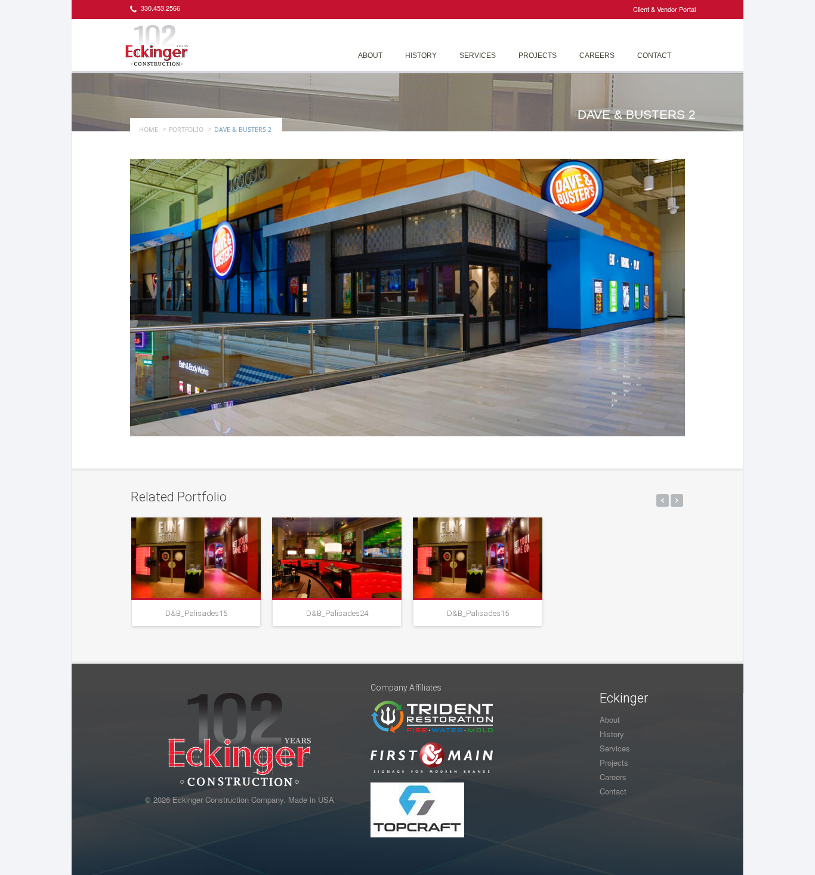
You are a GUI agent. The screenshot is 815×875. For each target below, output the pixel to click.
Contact (654, 55)
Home (148, 129)
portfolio (186, 129)
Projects (537, 55)
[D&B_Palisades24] (337, 557)
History (421, 55)
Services (477, 55)
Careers (597, 55)
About (370, 55)
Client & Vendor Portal (664, 9)
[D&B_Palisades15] (196, 557)
